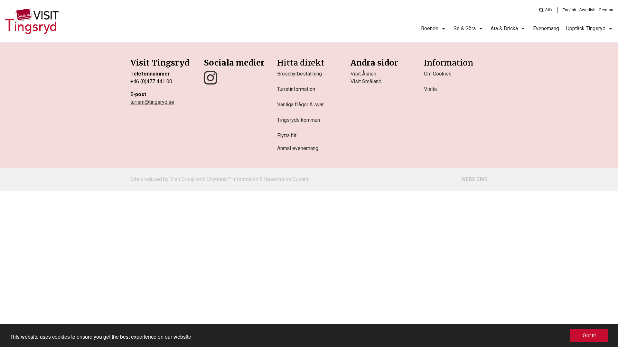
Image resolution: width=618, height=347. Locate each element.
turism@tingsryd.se (152, 102)
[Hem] (32, 21)
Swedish (587, 9)
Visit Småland (366, 81)
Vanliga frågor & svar (300, 105)
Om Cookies (438, 74)
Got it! (589, 335)
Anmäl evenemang (297, 148)
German (606, 9)
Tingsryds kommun (298, 120)
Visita (430, 89)
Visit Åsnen (363, 74)
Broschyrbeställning (299, 74)
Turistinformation (296, 89)
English (569, 9)
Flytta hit (286, 135)
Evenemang (546, 28)
